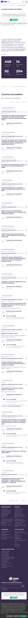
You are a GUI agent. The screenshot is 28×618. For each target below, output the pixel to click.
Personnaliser (10, 616)
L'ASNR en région (18, 510)
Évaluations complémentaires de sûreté (20, 526)
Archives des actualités (5, 534)
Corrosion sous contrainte (19, 522)
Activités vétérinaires (5, 555)
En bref (4, 86)
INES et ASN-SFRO (18, 513)
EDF (15, 41)
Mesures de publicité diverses (6, 520)
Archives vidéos (4, 535)
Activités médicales (4, 552)
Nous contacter (4, 538)
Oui (11, 19)
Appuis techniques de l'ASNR (20, 540)
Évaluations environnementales (7, 519)
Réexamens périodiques (19, 514)
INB (7, 51)
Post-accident (17, 537)
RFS (2, 517)
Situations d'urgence (18, 535)
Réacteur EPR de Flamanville (20, 520)
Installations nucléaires (5, 551)
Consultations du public (5, 513)
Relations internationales (19, 531)
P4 (8, 472)
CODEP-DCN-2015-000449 (15, 406)
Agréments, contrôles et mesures (7, 558)
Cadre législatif (4, 516)
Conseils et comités (18, 538)
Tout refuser (16, 616)
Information (4, 529)
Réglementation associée (6, 524)
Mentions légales (4, 613)
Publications (3, 532)
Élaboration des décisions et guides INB (6, 523)
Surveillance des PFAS (19, 519)
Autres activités (19, 529)
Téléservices (3, 564)
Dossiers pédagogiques (5, 531)
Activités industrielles (5, 554)
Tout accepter (23, 616)
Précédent (12, 102)
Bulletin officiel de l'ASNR (6, 510)
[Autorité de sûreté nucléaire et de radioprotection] (5, 1)
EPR (3, 368)
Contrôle (17, 507)
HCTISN (16, 543)
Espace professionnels (7, 549)
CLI (15, 541)
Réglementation (6, 507)
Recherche (17, 534)
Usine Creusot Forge (18, 523)
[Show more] (26, 111)
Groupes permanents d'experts (20, 532)
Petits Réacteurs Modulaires (20, 516)
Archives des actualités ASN (19, 86)
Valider (4, 589)
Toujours (15, 19)
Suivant (24, 102)
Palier (2, 472)
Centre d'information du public (7, 537)
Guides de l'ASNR (4, 514)
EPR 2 (16, 517)
